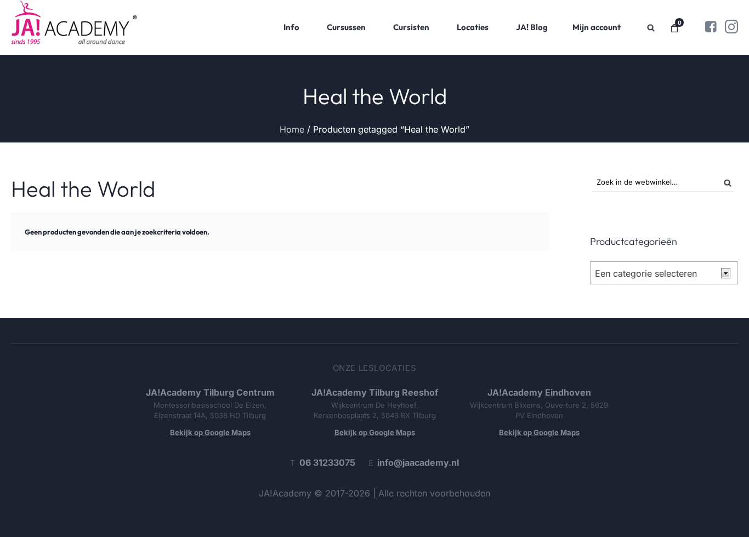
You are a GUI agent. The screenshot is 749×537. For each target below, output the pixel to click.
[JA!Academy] (74, 27)
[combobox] (664, 272)
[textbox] (655, 273)
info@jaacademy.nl (418, 462)
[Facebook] (710, 26)
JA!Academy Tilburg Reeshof (374, 392)
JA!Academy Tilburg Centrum (210, 392)
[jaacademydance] (731, 26)
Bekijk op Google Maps (210, 432)
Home (292, 129)
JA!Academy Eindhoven (539, 392)
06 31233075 (327, 462)
